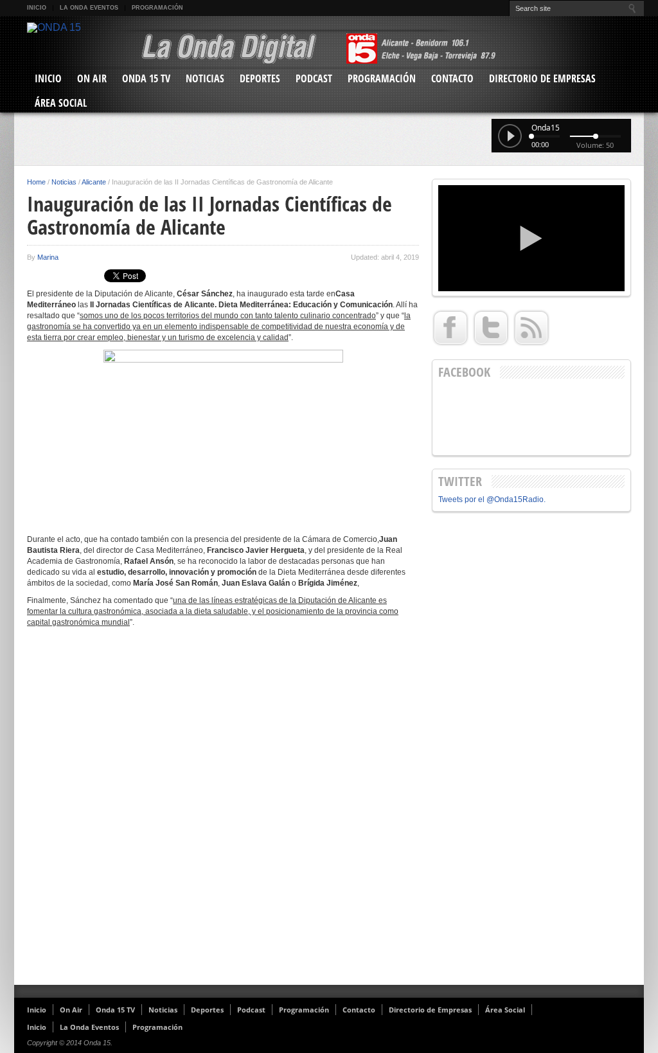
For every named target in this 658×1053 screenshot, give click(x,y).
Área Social (61, 103)
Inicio (36, 7)
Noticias (205, 78)
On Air (92, 78)
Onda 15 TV (146, 78)
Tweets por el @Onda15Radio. (492, 499)
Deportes (260, 78)
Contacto (452, 78)
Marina (47, 257)
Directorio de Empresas (542, 78)
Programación (157, 7)
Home (36, 182)
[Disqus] (223, 811)
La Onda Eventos (89, 7)
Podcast (314, 78)
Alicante (94, 182)
